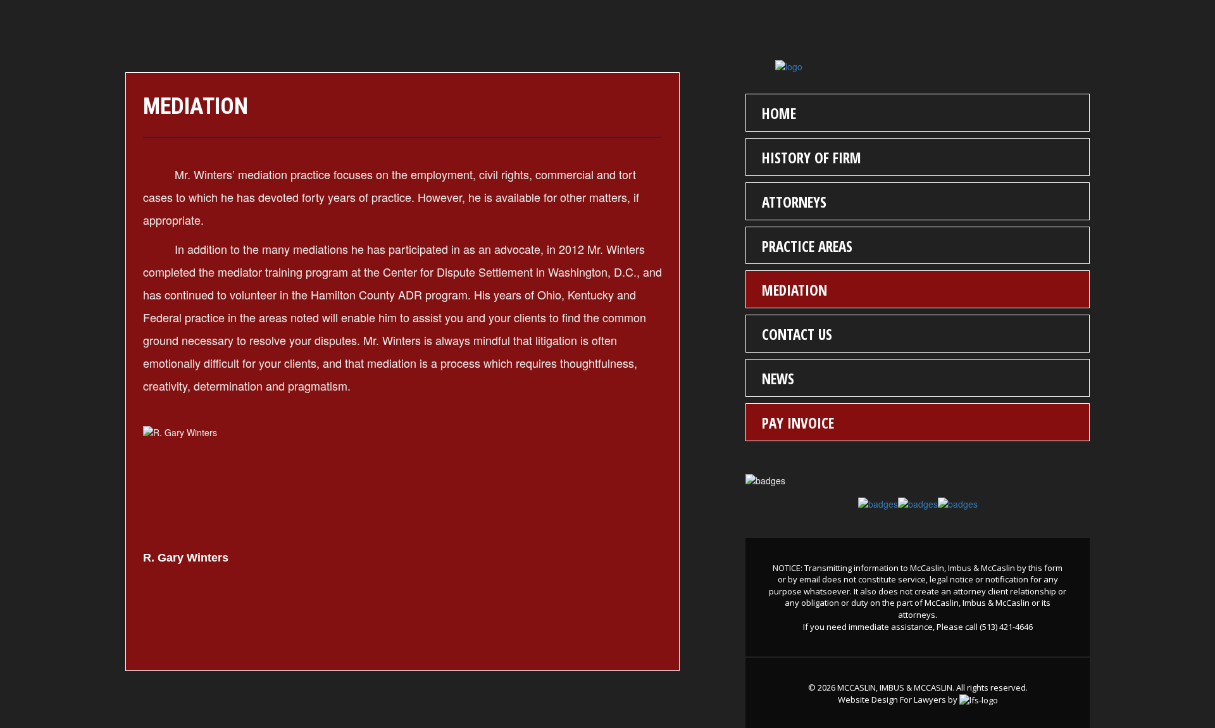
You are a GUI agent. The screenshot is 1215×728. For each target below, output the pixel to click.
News (778, 378)
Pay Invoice (798, 423)
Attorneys (794, 202)
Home (779, 113)
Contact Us (797, 334)
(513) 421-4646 (1006, 626)
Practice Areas (807, 246)
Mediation (794, 290)
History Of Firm (811, 157)
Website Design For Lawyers (892, 699)
